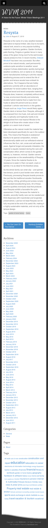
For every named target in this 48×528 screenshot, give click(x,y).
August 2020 (10, 303)
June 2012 (10, 420)
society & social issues (37, 492)
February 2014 (11, 392)
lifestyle (22, 482)
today (7, 498)
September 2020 (12, 301)
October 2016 (11, 364)
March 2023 (10, 276)
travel (12, 498)
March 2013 (10, 412)
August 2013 (10, 407)
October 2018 (11, 352)
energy (34, 466)
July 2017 (9, 359)
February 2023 (11, 278)
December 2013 (12, 397)
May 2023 (9, 271)
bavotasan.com (32, 524)
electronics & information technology (18, 466)
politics (40, 485)
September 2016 (12, 367)
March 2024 (10, 255)
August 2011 (10, 423)
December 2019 (12, 321)
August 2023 (10, 266)
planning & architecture (30, 485)
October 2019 (11, 326)
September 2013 (12, 405)
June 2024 (10, 250)
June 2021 (10, 286)
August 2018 (10, 357)
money (35, 481)
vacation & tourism (24, 498)
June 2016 (10, 374)
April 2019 (9, 339)
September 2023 (12, 263)
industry (16, 479)
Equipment (40, 466)
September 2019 (12, 329)
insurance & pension (28, 478)
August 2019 (10, 331)
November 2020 (12, 296)
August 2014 (10, 379)
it (18, 481)
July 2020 (9, 306)
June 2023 (10, 268)
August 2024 (10, 248)
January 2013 (11, 415)
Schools (12, 492)
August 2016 (10, 369)
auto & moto (14, 458)
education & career (34, 462)
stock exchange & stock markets (24, 495)
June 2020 (10, 309)
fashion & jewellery (12, 469)
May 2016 (9, 377)
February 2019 (11, 341)
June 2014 (10, 382)
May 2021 (9, 288)
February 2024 (11, 258)
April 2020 (9, 314)
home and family (38, 475)
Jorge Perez (22, 108)
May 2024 (9, 253)
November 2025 (12, 243)
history (24, 475)
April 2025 (9, 245)
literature (28, 482)
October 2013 (11, 402)
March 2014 (10, 390)
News (5, 29)
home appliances (9, 479)
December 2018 (12, 346)
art (6, 458)
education (18, 462)
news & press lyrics (14, 484)
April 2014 (9, 387)
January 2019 (11, 344)
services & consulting (22, 492)
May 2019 (9, 336)
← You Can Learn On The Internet (13, 225)
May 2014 (9, 384)
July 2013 (9, 410)
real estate (23, 488)
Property (11, 488)
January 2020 (11, 319)
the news (40, 495)
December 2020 (12, 293)
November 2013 (12, 400)
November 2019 (12, 324)
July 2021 (9, 283)
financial (31, 469)
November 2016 (12, 362)
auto (8, 458)
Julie (7, 36)
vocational (39, 498)
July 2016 (9, 372)
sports (7, 494)
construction (23, 458)
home (28, 213)
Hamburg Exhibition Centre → (36, 225)
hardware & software (13, 475)
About (8, 447)
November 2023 (12, 260)
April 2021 (9, 291)
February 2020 (11, 316)
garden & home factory (16, 213)
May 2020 (9, 311)
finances (22, 469)
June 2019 (10, 334)
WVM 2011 (17, 12)
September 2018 (12, 354)
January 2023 (11, 281)
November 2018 (12, 349)
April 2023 (9, 273)
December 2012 (12, 417)
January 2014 (11, 395)
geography (36, 472)
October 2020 (11, 298)
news (40, 482)
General (9, 433)
